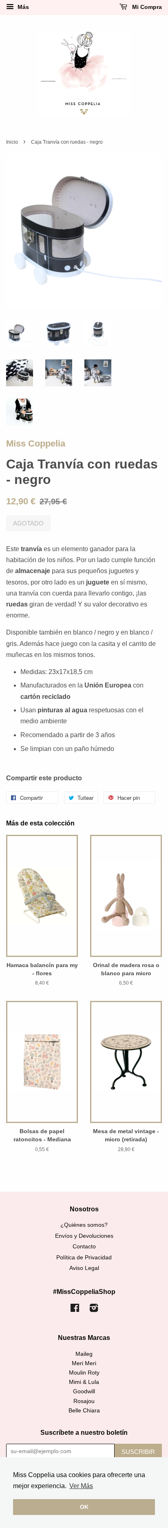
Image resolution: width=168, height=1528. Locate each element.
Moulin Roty (84, 1373)
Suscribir (138, 1451)
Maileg (84, 1354)
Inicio (12, 142)
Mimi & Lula (84, 1382)
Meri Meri (84, 1363)
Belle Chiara (84, 1411)
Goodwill (84, 1391)
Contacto (84, 1246)
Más (22, 7)
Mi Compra (146, 7)
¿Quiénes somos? (84, 1225)
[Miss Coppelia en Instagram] (93, 1310)
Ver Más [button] (81, 1485)
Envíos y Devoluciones (84, 1236)
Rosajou (84, 1401)
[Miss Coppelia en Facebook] (75, 1310)
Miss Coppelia (35, 443)
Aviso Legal (84, 1268)
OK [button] (84, 1507)
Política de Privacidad (84, 1257)
